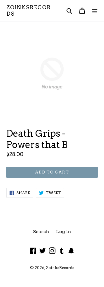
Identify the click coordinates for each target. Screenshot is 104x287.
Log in (63, 231)
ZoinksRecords (28, 10)
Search (41, 231)
